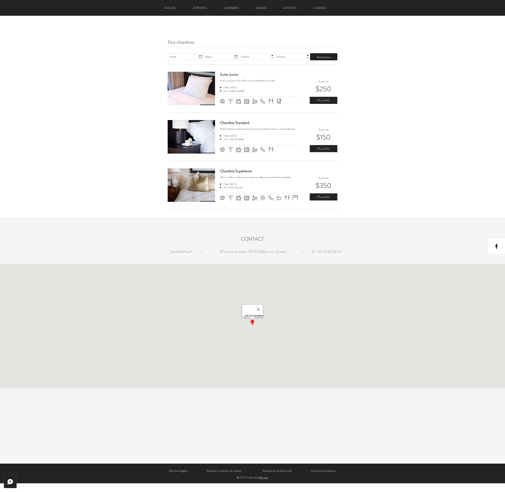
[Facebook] (496, 246)
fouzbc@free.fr (181, 251)
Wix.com (263, 477)
